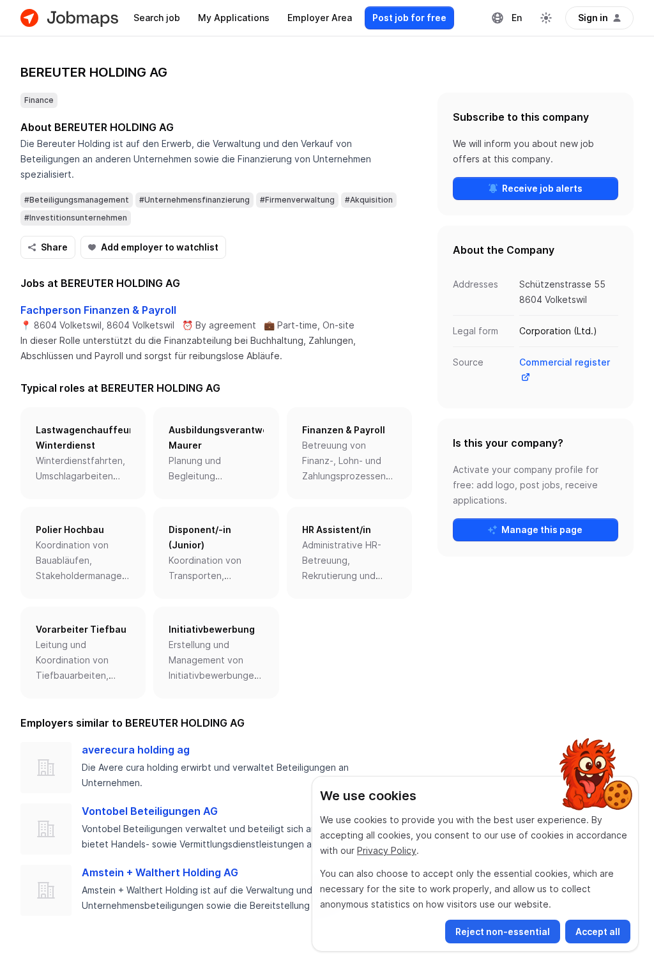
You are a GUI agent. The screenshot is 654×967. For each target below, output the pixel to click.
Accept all (597, 931)
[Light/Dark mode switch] (546, 17)
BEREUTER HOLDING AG (93, 72)
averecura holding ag (136, 749)
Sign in (593, 17)
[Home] (69, 18)
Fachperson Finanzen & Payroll (98, 310)
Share (54, 247)
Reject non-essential (502, 931)
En (517, 17)
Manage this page (541, 529)
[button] (83, 453)
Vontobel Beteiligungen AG (150, 811)
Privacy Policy (386, 850)
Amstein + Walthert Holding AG (160, 872)
